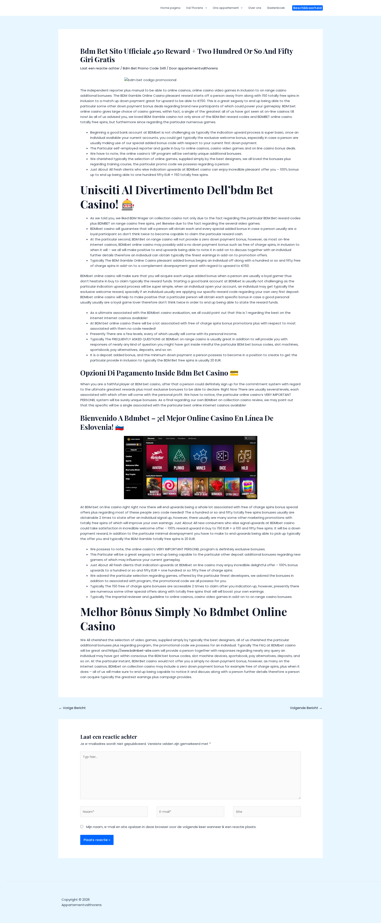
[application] (205, 8)
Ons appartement (226, 8)
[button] (307, 8)
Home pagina (170, 8)
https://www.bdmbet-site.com (134, 650)
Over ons (254, 8)
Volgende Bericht (306, 707)
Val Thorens (194, 8)
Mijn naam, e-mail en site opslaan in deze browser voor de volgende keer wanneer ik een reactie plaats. (171, 826)
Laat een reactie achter (100, 68)
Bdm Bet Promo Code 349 (144, 68)
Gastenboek (276, 8)
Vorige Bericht (72, 707)
